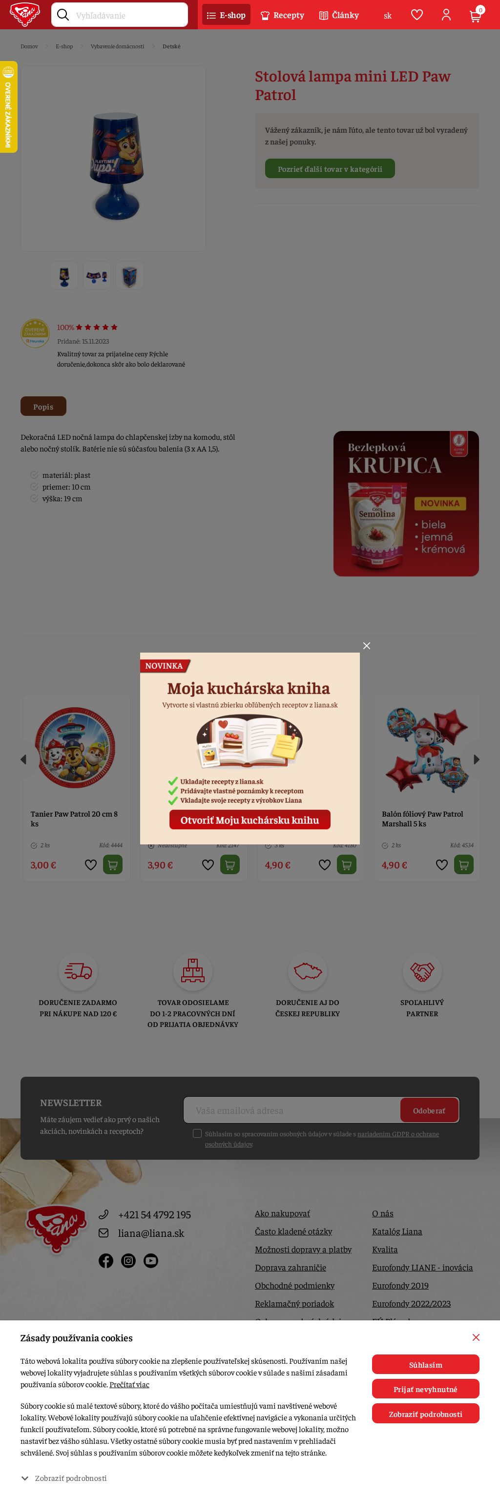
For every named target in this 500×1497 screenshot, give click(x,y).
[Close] (366, 645)
